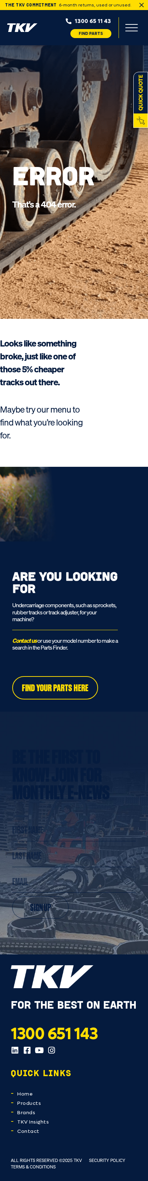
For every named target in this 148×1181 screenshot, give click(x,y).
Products (29, 1103)
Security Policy (107, 1160)
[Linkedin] (15, 1050)
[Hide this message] (141, 5)
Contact (28, 1131)
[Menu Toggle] (131, 28)
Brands (26, 1112)
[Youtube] (39, 1050)
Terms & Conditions (33, 1167)
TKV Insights (33, 1122)
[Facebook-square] (27, 1050)
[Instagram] (51, 1050)
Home (25, 1094)
